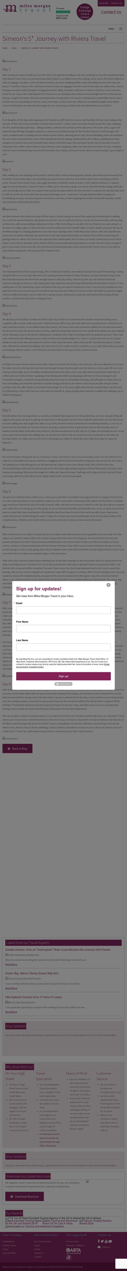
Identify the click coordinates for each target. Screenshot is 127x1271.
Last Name (22, 640)
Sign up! (63, 676)
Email (19, 603)
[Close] (108, 585)
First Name (22, 621)
